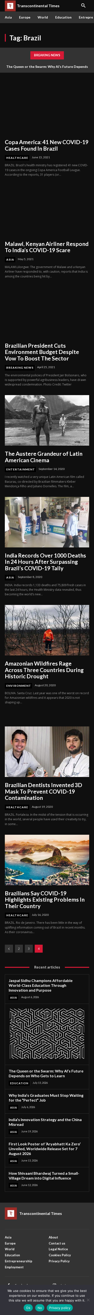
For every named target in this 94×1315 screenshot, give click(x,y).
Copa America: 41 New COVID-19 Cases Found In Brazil (46, 145)
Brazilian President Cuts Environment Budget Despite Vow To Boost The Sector (42, 352)
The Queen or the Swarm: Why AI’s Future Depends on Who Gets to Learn (46, 1073)
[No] (88, 1299)
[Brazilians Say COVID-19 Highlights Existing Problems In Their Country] (47, 860)
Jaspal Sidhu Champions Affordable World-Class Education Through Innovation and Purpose (41, 985)
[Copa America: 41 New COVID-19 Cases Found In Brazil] (47, 108)
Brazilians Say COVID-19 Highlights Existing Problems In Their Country (45, 899)
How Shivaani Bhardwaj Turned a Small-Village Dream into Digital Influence (44, 1175)
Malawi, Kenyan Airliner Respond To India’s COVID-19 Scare (46, 246)
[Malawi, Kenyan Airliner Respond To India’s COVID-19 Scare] (47, 210)
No (40, 1308)
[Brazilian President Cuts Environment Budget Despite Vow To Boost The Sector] (47, 312)
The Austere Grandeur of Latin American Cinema (43, 456)
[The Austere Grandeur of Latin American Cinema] (47, 420)
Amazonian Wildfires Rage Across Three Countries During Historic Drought (44, 670)
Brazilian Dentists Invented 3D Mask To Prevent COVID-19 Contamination (43, 791)
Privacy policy (59, 1308)
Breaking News (20, 367)
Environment (18, 685)
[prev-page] (9, 949)
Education (19, 1083)
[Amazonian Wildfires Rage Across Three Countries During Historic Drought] (47, 630)
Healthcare (17, 158)
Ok (28, 1308)
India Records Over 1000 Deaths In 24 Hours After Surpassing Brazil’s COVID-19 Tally (45, 561)
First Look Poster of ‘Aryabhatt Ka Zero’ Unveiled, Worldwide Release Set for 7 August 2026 (45, 1149)
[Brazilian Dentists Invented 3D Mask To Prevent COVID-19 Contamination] (47, 751)
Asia (10, 259)
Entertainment (20, 469)
